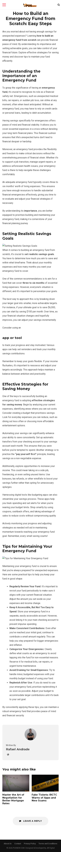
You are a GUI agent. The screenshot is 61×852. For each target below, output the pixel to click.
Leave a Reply (32, 821)
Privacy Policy (30, 844)
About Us (8, 844)
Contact (17, 844)
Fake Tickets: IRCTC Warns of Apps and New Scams (45, 783)
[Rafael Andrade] (30, 739)
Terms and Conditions (47, 844)
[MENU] (4, 5)
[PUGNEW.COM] (30, 5)
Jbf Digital (50, 848)
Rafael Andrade (18, 749)
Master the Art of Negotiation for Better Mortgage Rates (15, 783)
